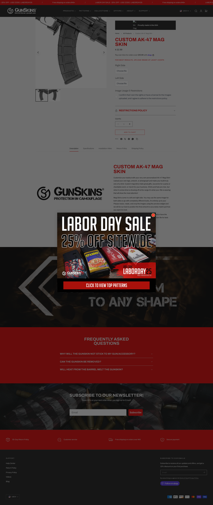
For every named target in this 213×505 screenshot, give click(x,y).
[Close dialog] (153, 215)
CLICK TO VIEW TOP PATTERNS (106, 285)
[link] (106, 245)
